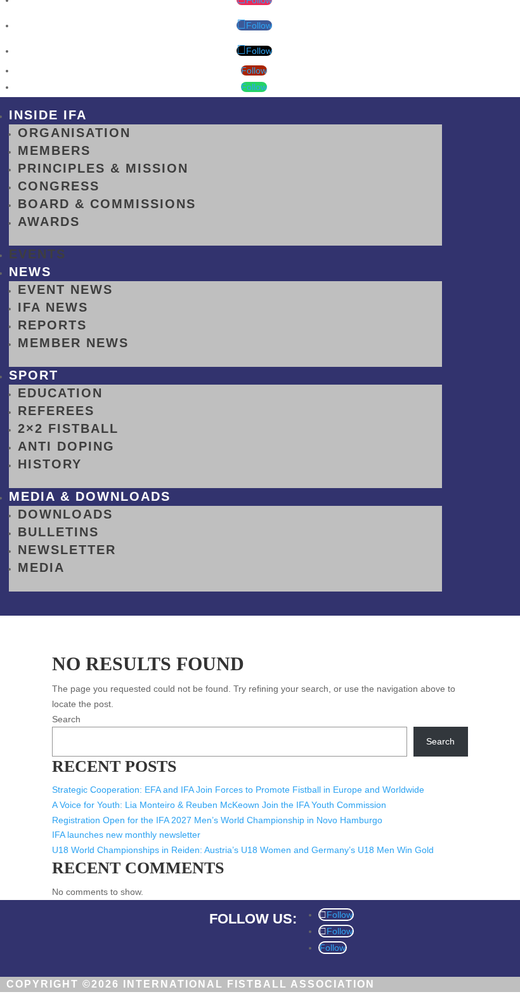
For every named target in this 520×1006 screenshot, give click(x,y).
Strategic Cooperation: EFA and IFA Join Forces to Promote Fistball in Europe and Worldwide (238, 789)
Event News (65, 289)
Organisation (74, 133)
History (50, 464)
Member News (73, 343)
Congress (59, 186)
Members (54, 150)
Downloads (65, 514)
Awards (49, 221)
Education (60, 393)
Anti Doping (66, 446)
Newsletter (67, 550)
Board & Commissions (107, 204)
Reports (52, 325)
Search (66, 719)
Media (41, 567)
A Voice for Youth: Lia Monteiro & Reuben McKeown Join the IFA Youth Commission (219, 805)
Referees (56, 411)
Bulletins (58, 532)
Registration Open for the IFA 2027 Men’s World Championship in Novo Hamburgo (217, 820)
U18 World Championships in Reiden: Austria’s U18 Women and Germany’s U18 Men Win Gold (243, 850)
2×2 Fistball (68, 428)
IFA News (53, 307)
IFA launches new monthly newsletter (126, 835)
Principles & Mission (103, 168)
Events (37, 254)
